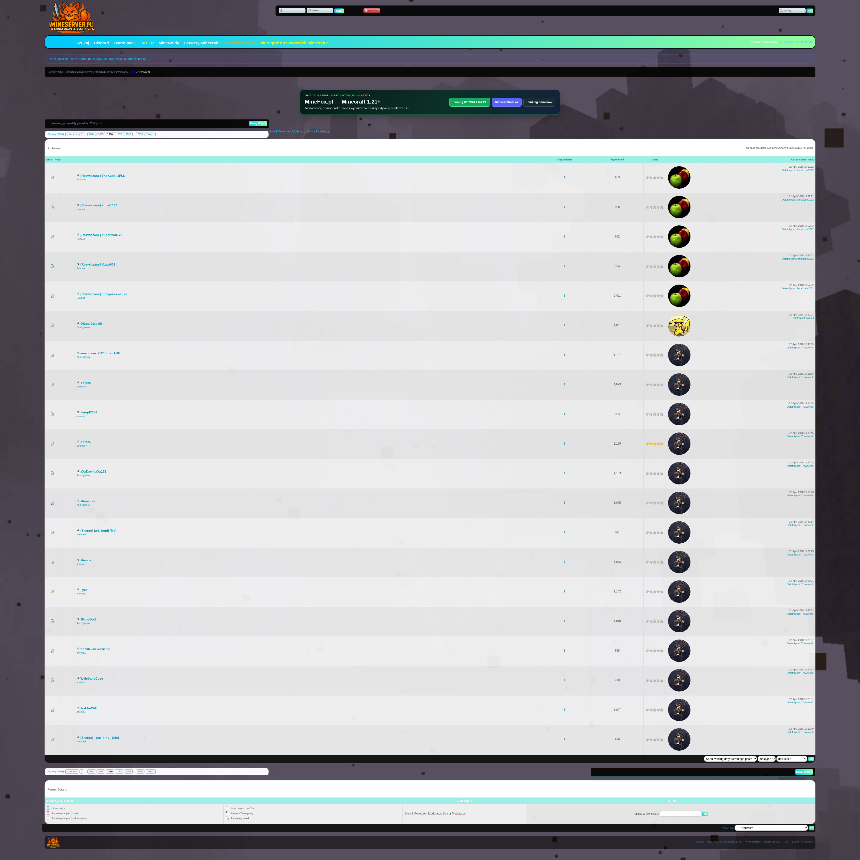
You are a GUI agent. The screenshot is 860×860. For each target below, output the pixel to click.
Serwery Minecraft (201, 43)
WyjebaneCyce (91, 678)
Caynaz (81, 297)
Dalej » (150, 134)
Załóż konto (78, 59)
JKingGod (88, 619)
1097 (119, 134)
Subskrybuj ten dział (801, 148)
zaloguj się (100, 59)
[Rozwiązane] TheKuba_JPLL (102, 175)
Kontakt (700, 842)
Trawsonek (807, 347)
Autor (58, 159)
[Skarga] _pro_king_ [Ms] (99, 737)
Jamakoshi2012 (805, 170)
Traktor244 (88, 708)
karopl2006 (88, 412)
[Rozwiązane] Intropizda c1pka (103, 294)
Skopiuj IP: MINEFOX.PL (469, 102)
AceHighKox (83, 327)
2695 (140, 134)
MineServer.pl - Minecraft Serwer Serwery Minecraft (77, 71)
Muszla (85, 560)
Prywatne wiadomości (764, 42)
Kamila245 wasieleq (95, 649)
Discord (101, 43)
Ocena (654, 159)
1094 (91, 134)
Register (372, 10)
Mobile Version (772, 842)
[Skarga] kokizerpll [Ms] (98, 530)
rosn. (811, 159)
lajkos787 (82, 386)
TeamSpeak (125, 43)
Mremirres (87, 501)
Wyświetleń (617, 159)
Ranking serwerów (539, 102)
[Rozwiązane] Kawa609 (97, 264)
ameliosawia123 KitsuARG (100, 353)
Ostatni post (798, 159)
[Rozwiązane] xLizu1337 (98, 205)
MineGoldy (169, 43)
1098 (128, 134)
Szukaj (82, 43)
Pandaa (81, 179)
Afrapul (810, 318)
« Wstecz (72, 134)
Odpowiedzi (564, 159)
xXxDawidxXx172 (93, 471)
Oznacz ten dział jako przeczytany (766, 148)
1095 (100, 134)
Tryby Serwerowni (117, 71)
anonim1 (81, 416)
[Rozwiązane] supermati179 (101, 235)
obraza (85, 383)
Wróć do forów (753, 842)
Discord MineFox (506, 102)
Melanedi (81, 534)
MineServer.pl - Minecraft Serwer (724, 842)
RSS (785, 842)
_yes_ (84, 590)
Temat (49, 159)
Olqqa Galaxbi (91, 323)
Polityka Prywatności (802, 842)
